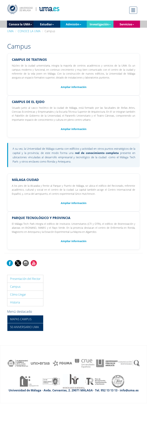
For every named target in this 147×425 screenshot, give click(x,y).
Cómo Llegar (18, 294)
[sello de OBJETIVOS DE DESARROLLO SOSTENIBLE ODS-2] (18, 363)
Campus (15, 287)
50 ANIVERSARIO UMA (24, 327)
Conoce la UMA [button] (19, 24)
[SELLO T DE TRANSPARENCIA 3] (29, 381)
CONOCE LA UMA (29, 31)
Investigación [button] (99, 24)
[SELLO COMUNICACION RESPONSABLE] (129, 363)
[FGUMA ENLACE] (62, 363)
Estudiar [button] (46, 24)
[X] (18, 263)
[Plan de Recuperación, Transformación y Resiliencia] (95, 381)
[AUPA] (107, 363)
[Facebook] (9, 263)
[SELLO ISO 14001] (51, 381)
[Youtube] (33, 263)
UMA (10, 31)
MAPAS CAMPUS (21, 319)
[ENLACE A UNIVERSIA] (40, 363)
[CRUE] (84, 363)
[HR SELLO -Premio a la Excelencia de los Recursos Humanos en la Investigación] (73, 381)
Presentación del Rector (25, 279)
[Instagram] (25, 263)
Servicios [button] (126, 24)
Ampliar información (73, 87)
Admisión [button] (72, 24)
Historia (15, 302)
